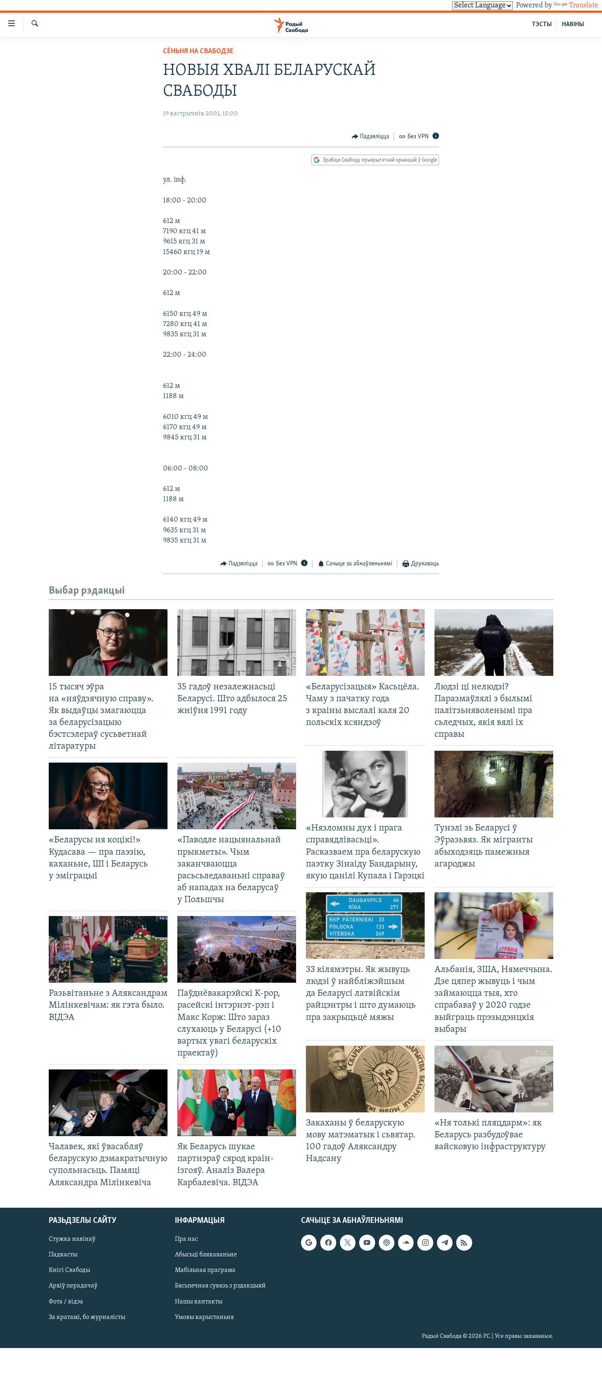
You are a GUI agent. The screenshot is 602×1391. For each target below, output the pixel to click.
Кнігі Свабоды (69, 1270)
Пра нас (186, 1239)
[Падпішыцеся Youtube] (367, 1242)
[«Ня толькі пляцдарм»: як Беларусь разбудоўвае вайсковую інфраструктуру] (494, 1079)
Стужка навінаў (72, 1239)
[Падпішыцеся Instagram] (425, 1242)
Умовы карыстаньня (204, 1317)
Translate (583, 5)
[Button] (370, 136)
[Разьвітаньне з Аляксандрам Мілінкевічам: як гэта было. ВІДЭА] (108, 949)
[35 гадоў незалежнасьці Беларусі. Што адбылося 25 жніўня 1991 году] (236, 642)
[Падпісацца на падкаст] (386, 1242)
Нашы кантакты (198, 1301)
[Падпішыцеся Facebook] (328, 1242)
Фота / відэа (66, 1301)
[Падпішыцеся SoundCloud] (406, 1242)
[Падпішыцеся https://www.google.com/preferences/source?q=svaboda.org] (309, 1242)
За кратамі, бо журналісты (87, 1317)
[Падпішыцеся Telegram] (445, 1242)
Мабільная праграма (205, 1270)
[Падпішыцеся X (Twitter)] (347, 1242)
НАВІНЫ (573, 24)
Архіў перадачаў (73, 1286)
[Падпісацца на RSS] (464, 1242)
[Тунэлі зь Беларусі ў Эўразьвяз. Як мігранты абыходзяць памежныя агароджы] (494, 784)
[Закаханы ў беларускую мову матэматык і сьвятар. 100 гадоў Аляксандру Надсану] (365, 1079)
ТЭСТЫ (542, 24)
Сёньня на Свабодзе (198, 51)
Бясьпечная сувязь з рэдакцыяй (220, 1286)
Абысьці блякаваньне (206, 1254)
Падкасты (63, 1254)
